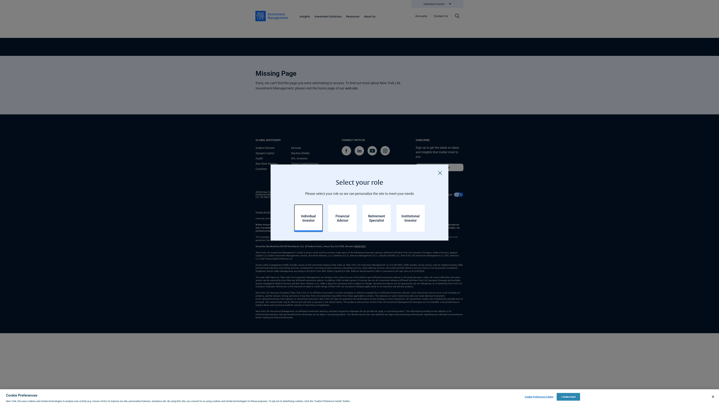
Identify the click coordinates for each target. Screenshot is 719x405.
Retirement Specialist (376, 218)
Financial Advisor (342, 218)
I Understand (568, 396)
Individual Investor (308, 218)
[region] (359, 397)
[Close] (440, 173)
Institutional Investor (410, 218)
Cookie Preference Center (539, 396)
